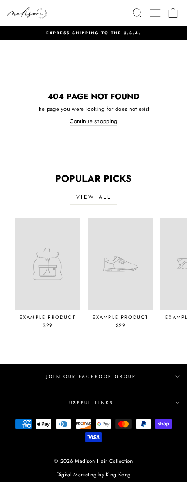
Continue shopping (93, 121)
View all (93, 197)
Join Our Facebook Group (91, 376)
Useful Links (91, 402)
